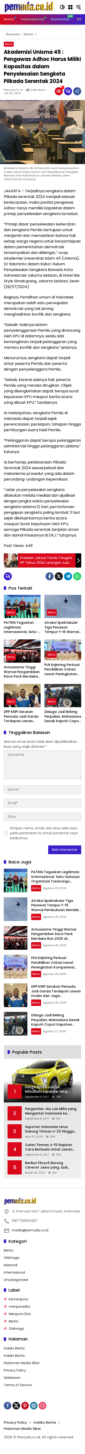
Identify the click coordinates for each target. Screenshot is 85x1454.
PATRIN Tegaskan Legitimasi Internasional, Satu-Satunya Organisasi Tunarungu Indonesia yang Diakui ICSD (22, 627)
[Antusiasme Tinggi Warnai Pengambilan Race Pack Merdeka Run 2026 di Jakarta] (22, 651)
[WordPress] (34, 1405)
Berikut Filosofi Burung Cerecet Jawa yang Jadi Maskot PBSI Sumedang (46, 1165)
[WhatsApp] (77, 576)
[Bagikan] (77, 91)
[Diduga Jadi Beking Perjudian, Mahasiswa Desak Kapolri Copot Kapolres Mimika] (62, 695)
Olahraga (11, 1257)
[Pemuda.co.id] (29, 7)
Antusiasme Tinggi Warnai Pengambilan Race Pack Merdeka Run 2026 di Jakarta (22, 672)
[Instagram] (42, 1405)
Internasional (14, 1272)
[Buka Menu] (70, 7)
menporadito (19, 1306)
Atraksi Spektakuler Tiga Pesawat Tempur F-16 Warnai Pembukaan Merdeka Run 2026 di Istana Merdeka (62, 627)
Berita (9, 44)
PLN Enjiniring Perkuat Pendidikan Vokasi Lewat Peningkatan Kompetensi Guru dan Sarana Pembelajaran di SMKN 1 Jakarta (62, 670)
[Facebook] (50, 576)
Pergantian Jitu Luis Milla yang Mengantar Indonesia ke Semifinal (50, 1111)
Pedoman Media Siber (22, 1363)
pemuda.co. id (13, 90)
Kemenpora (18, 1299)
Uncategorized (16, 1279)
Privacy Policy (15, 1370)
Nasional (10, 1265)
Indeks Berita (14, 1348)
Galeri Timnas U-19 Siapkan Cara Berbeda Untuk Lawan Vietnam (48, 1147)
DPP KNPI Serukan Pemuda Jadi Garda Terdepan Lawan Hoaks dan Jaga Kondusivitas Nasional (21, 717)
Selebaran (12, 1377)
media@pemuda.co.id (30, 1230)
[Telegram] (68, 576)
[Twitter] (59, 576)
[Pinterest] (25, 1405)
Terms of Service (18, 1385)
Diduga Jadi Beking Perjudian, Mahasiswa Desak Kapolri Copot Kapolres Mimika (62, 717)
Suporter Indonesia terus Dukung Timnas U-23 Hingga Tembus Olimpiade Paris (49, 1129)
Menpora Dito (20, 1314)
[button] (62, 7)
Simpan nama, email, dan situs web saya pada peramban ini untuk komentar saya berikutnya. (44, 833)
